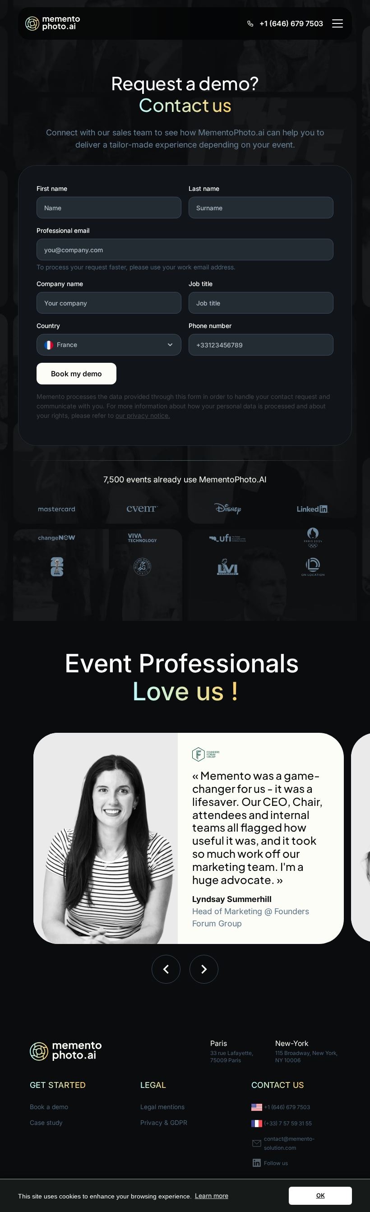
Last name (204, 188)
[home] (52, 23)
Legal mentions (162, 1106)
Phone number (210, 325)
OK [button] (320, 1195)
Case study (46, 1122)
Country (48, 325)
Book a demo (49, 1106)
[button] (336, 23)
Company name (60, 283)
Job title (201, 283)
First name (52, 188)
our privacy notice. (143, 415)
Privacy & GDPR (163, 1122)
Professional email (63, 230)
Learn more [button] (211, 1195)
